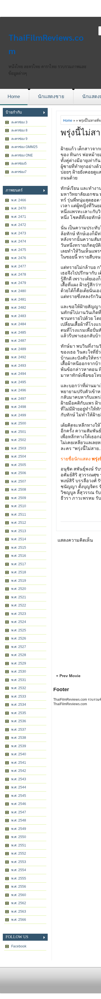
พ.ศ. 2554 (18, 870)
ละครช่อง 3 (19, 122)
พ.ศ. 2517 (18, 564)
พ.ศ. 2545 (18, 796)
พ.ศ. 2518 (18, 572)
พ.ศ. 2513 (18, 531)
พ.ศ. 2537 (18, 730)
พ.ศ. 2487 (18, 341)
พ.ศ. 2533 (18, 696)
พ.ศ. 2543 (18, 779)
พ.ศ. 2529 (18, 663)
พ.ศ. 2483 (18, 316)
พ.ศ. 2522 (18, 605)
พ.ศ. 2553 (18, 862)
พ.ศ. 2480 (18, 291)
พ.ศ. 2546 (18, 804)
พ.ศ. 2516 (18, 556)
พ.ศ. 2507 (18, 481)
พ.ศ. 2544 (18, 787)
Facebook (18, 946)
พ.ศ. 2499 (18, 415)
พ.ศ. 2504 (18, 456)
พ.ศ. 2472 (18, 225)
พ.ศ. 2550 (18, 837)
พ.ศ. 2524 (18, 622)
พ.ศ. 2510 (18, 506)
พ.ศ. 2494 (18, 374)
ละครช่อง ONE (22, 155)
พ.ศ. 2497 (18, 399)
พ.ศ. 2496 (18, 390)
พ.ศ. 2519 (18, 581)
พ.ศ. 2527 (18, 647)
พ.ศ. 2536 (18, 721)
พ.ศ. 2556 (18, 887)
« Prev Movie (68, 675)
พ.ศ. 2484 (18, 324)
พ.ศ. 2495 (18, 382)
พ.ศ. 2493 (18, 366)
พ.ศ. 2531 (18, 680)
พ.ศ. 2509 (18, 498)
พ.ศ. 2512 (18, 523)
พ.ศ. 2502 (18, 440)
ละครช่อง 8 (19, 130)
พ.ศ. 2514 (18, 539)
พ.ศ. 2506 (18, 473)
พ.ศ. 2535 (18, 713)
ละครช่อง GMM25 (24, 147)
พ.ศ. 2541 (18, 763)
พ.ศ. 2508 (18, 490)
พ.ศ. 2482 (18, 308)
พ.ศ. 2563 (18, 911)
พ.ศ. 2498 (18, 407)
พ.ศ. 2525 (18, 630)
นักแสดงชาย (51, 96)
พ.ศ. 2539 (18, 746)
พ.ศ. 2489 (18, 349)
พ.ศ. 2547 (18, 812)
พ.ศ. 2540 (18, 754)
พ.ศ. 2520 (18, 589)
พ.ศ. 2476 (18, 258)
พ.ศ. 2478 (18, 274)
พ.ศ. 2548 (18, 820)
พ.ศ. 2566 (18, 920)
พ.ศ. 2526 (18, 638)
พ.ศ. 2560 (18, 895)
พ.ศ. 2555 (18, 878)
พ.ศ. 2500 (18, 423)
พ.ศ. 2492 (18, 357)
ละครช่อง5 (19, 163)
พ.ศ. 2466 (18, 200)
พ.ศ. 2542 (18, 771)
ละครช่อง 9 (19, 139)
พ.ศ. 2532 (18, 688)
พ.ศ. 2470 (18, 208)
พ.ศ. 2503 (18, 448)
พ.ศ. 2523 (18, 614)
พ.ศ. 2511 (18, 514)
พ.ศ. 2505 (18, 465)
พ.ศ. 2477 (18, 266)
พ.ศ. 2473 (18, 233)
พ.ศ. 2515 (18, 548)
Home (14, 96)
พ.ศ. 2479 (18, 283)
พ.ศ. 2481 (18, 299)
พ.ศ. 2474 (18, 241)
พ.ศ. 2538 (18, 738)
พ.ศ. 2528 (18, 655)
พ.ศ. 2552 (18, 853)
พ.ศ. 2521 (18, 597)
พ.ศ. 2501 (18, 432)
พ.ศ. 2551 (18, 845)
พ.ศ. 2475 (18, 250)
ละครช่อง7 (19, 172)
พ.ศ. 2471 (18, 217)
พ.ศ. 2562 (18, 903)
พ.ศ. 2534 (18, 705)
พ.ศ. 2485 (18, 332)
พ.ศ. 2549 (18, 829)
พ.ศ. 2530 (18, 671)
